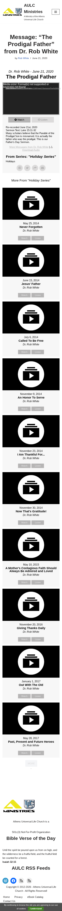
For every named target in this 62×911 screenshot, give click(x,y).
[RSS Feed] (21, 881)
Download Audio (31, 150)
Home (6, 897)
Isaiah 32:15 (9, 861)
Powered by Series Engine (31, 775)
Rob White (23, 58)
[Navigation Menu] (56, 12)
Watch (20, 119)
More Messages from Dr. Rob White (28, 147)
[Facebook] (13, 881)
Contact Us (9, 901)
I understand (36, 909)
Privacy (18, 897)
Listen (44, 119)
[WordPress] (5, 881)
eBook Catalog (35, 897)
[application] (31, 98)
